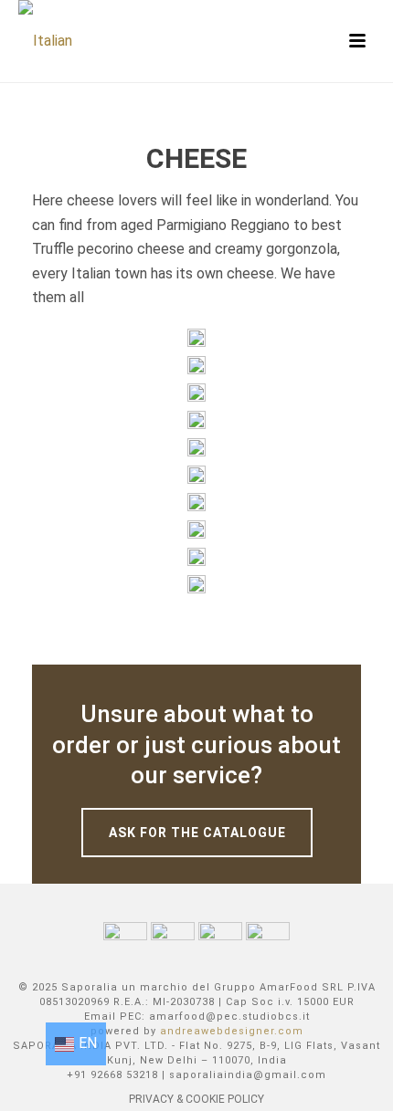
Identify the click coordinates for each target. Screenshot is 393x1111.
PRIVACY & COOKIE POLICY (196, 1099)
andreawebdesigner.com (231, 1031)
